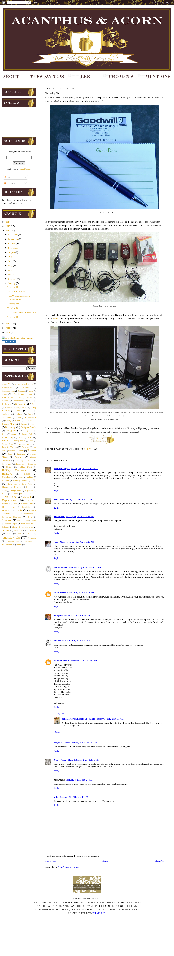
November (13, 239)
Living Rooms (15, 491)
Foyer (10, 454)
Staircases (5, 527)
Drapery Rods (27, 434)
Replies (60, 713)
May (10, 265)
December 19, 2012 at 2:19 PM (73, 797)
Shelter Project (11, 524)
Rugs (30, 517)
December (13, 234)
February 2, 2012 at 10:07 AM (110, 718)
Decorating (10, 427)
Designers (10, 430)
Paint (15, 504)
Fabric (30, 437)
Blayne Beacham (62, 742)
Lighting (29, 487)
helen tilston (59, 516)
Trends (29, 534)
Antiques (21, 391)
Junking (29, 477)
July (10, 256)
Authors (5, 401)
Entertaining (8, 437)
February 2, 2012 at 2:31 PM (87, 760)
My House (10, 496)
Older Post (159, 861)
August (11, 252)
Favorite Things (9, 447)
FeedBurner (25, 168)
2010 (8, 328)
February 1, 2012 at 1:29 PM (77, 615)
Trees (19, 534)
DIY (4, 434)
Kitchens (5, 480)
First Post (11, 451)
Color (17, 421)
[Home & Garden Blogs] (9, 342)
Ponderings (26, 507)
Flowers (31, 450)
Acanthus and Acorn (24, 384)
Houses (20, 477)
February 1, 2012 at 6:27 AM (87, 567)
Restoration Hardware (11, 517)
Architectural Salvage (23, 394)
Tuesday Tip (13, 287)
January (12, 283)
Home (105, 861)
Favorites (25, 447)
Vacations (32, 538)
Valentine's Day (13, 541)
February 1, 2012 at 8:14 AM (80, 592)
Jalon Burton (60, 592)
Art (20, 397)
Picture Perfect (8, 507)
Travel (8, 534)
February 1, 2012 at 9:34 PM (84, 660)
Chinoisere (6, 417)
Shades (19, 520)
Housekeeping (8, 477)
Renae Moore (60, 542)
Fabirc (20, 437)
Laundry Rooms (20, 480)
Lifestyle (17, 487)
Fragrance (21, 454)
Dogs (13, 434)
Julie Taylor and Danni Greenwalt (78, 718)
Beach (31, 401)
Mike (56, 797)
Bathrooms (19, 400)
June (10, 261)
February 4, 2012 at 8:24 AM (79, 779)
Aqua (4, 394)
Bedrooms (6, 404)
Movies (14, 494)
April (11, 270)
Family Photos (19, 441)
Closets (18, 417)
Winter (19, 545)
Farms (31, 441)
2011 (8, 323)
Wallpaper (28, 541)
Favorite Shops (25, 444)
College (8, 421)
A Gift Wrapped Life (63, 760)
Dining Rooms (28, 431)
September (13, 248)
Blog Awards (21, 407)
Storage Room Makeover (22, 527)
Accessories (7, 387)
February (12, 279)
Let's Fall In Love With (20, 484)
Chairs (30, 414)
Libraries (5, 487)
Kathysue (58, 615)
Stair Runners (27, 524)
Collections (30, 417)
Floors (21, 451)
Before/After (21, 404)
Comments (11, 183)
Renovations (28, 514)
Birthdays (8, 407)
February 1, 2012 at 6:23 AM (80, 542)
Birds (34, 404)
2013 (8, 226)
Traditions (31, 530)
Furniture (19, 457)
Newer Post (50, 861)
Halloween (19, 464)
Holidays (7, 473)
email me (98, 913)
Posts (8, 177)
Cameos (30, 411)
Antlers (31, 391)
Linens (4, 491)
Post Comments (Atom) (68, 867)
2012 (8, 230)
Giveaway (6, 464)
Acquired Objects (62, 468)
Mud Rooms (24, 494)
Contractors (28, 421)
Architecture (7, 397)
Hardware (32, 464)
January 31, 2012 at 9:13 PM (84, 468)
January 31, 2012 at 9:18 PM (78, 499)
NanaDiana (59, 499)
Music (34, 494)
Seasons (6, 520)
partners (56, 318)
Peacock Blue (27, 504)
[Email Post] (95, 449)
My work (27, 497)
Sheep (27, 520)
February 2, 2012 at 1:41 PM (84, 742)
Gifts (30, 461)
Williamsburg (7, 545)
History (9, 467)
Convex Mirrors (9, 424)
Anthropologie (8, 391)
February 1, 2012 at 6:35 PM (78, 640)
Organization (9, 500)
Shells (34, 520)
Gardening (19, 461)
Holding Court (25, 467)
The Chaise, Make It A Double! (21, 312)
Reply (56, 490)
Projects (5, 510)
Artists (29, 397)
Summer (6, 530)
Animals (26, 387)
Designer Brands (28, 427)
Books (19, 410)
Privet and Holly (61, 660)
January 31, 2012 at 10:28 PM (80, 516)
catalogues (6, 414)
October (12, 243)
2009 (8, 332)
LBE (33, 480)
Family (5, 440)
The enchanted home (63, 567)
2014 (8, 221)
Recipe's (17, 514)
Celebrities (19, 414)
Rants (19, 510)
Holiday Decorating (14, 470)
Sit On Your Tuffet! (16, 291)
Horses (27, 474)
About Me (6, 384)
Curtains (23, 424)
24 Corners (59, 640)
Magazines (28, 491)
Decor (33, 424)
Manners (5, 494)
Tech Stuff (18, 530)
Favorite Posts (7, 444)
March (11, 274)
